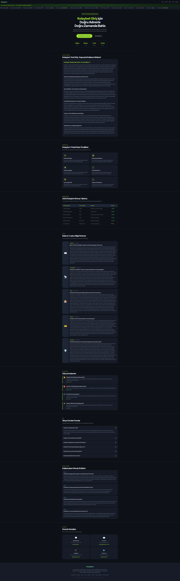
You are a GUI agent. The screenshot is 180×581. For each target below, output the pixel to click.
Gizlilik (92, 574)
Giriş (163, 1)
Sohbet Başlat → (76, 544)
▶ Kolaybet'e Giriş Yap (84, 36)
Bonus (166, 1)
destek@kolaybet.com (104, 544)
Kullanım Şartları (98, 574)
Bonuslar (78, 574)
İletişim (176, 1)
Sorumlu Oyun (106, 574)
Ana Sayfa (73, 574)
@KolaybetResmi (76, 556)
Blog (170, 1)
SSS (173, 1)
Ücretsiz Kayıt (98, 36)
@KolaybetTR (104, 556)
